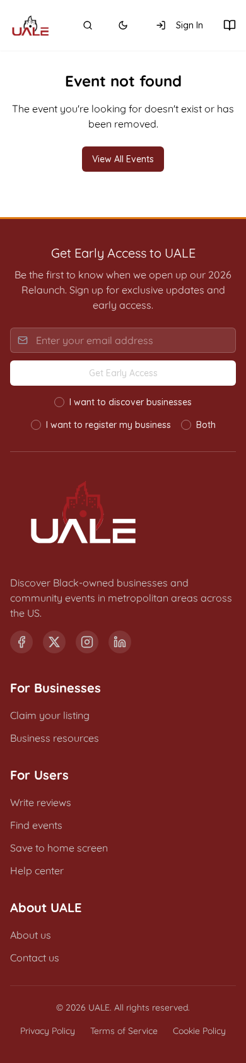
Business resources (54, 738)
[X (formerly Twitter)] (54, 642)
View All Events (123, 159)
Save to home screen (59, 847)
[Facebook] (21, 642)
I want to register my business (108, 425)
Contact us (34, 957)
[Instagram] (87, 642)
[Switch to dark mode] (123, 25)
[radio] (59, 402)
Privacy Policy (47, 1030)
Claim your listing (50, 715)
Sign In (189, 25)
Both (206, 425)
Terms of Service (124, 1030)
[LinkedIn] (119, 642)
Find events (36, 825)
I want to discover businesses (130, 402)
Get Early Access (123, 373)
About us (30, 935)
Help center (37, 870)
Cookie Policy (199, 1030)
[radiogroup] (123, 413)
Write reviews (40, 802)
